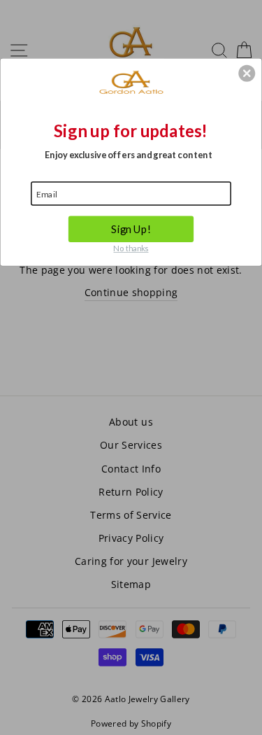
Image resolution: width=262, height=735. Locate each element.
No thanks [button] (130, 248)
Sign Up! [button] (131, 228)
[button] (246, 72)
